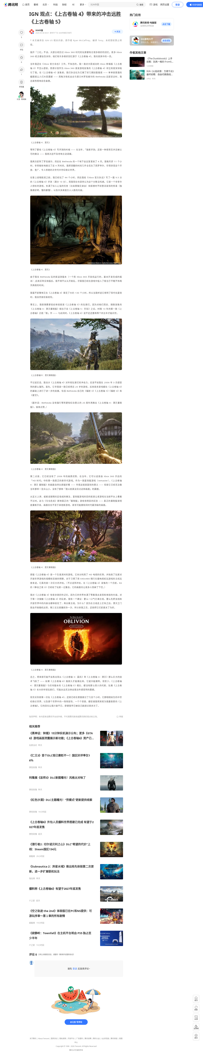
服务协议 (54, 1038)
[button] (166, 24)
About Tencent (43, 1038)
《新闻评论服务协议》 (66, 954)
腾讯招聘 (88, 1038)
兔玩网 (32, 878)
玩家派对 (33, 745)
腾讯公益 (96, 1038)
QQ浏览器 (105, 1038)
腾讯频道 (114, 1038)
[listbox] (76, 835)
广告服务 (79, 1038)
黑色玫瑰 (33, 767)
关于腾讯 (33, 1038)
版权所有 (79, 1050)
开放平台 (71, 1038)
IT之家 (32, 901)
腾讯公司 (72, 1050)
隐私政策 (62, 1038)
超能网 (32, 856)
